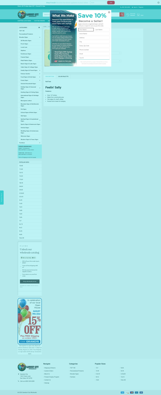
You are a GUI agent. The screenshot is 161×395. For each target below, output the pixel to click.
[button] (109, 12)
